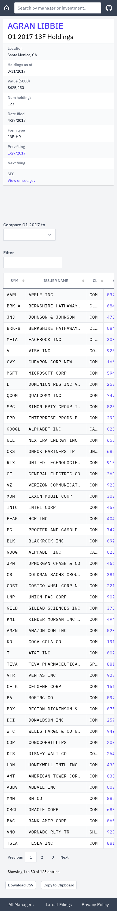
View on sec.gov (21, 180)
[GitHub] (109, 8)
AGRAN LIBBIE (35, 25)
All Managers (21, 904)
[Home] (6, 8)
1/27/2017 (17, 153)
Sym (14, 280)
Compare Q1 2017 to (24, 224)
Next (64, 857)
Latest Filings (59, 904)
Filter (8, 252)
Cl (95, 280)
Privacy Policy (95, 904)
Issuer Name (56, 280)
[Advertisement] (58, 203)
